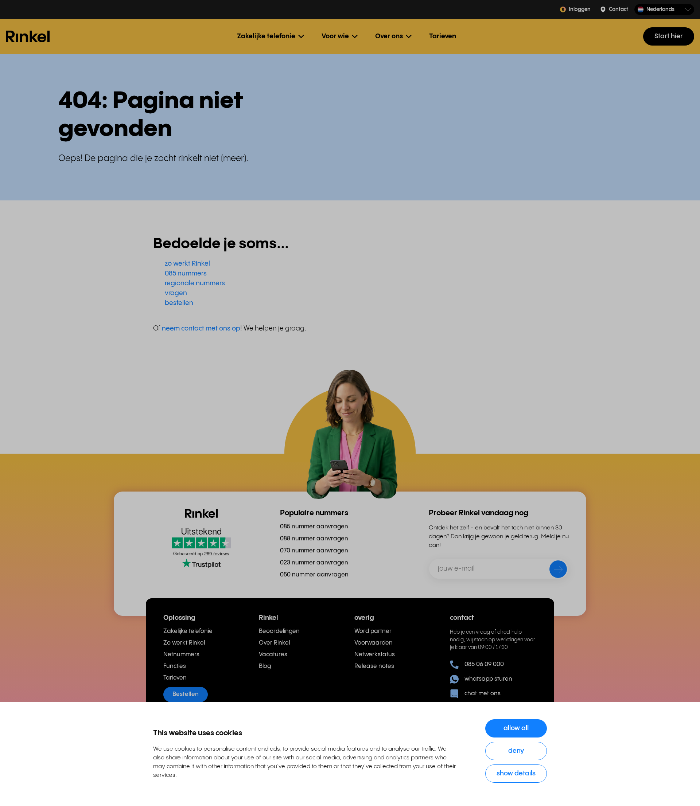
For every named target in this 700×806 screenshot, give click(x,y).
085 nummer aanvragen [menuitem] (314, 527)
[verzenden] (553, 571)
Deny (516, 750)
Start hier (668, 36)
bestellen (179, 303)
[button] (664, 9)
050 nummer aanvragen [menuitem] (314, 575)
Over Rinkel (274, 643)
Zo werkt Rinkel (184, 643)
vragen (176, 293)
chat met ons (482, 693)
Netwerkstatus (374, 655)
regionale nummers (195, 283)
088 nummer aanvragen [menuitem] (314, 539)
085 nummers (186, 273)
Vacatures (273, 655)
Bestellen (185, 694)
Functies (174, 666)
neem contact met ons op (201, 328)
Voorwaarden (373, 643)
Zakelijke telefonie (188, 631)
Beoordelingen (279, 631)
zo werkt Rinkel (187, 263)
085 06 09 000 (484, 664)
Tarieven (442, 36)
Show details (516, 773)
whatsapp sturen (488, 679)
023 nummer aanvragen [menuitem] (314, 563)
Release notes (374, 666)
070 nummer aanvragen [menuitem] (314, 551)
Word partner (373, 631)
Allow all (516, 728)
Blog (265, 666)
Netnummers (181, 655)
